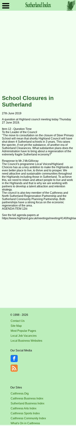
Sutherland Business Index (27, 403)
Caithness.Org (20, 393)
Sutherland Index (38, 4)
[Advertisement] (38, 53)
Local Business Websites (26, 340)
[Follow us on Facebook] (14, 361)
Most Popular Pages (23, 330)
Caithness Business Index (27, 398)
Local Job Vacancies (24, 335)
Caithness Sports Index (25, 413)
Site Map (16, 325)
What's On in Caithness (25, 423)
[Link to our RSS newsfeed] (14, 367)
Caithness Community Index (28, 418)
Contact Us (18, 320)
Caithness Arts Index (23, 408)
